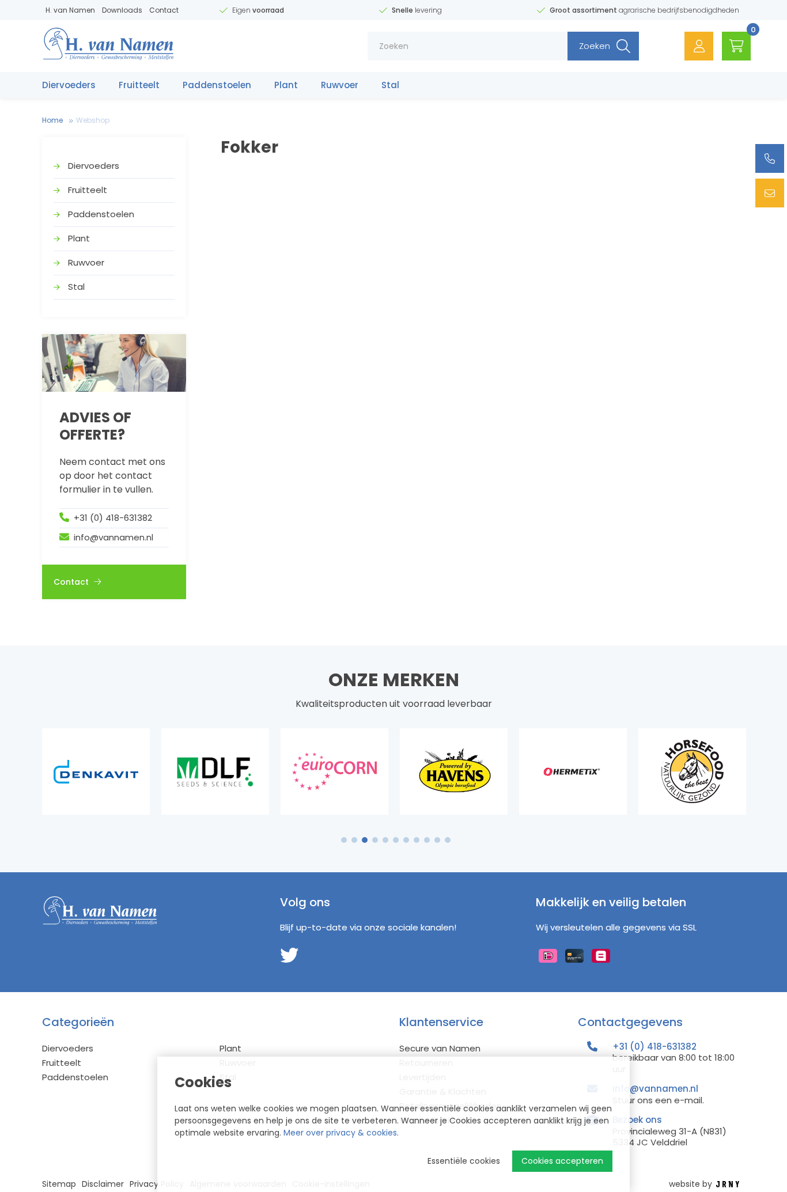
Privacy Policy (157, 1184)
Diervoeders (69, 85)
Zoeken (594, 46)
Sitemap (59, 1184)
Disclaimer (103, 1184)
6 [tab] (396, 840)
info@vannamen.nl (113, 537)
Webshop (92, 120)
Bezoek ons (637, 1120)
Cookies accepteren (562, 1161)
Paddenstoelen (217, 85)
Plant (286, 85)
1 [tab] (344, 840)
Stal (390, 85)
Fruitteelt (139, 85)
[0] (736, 46)
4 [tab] (375, 840)
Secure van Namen (439, 1048)
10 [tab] (437, 840)
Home (52, 120)
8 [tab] (416, 840)
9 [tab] (427, 840)
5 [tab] (385, 840)
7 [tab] (406, 840)
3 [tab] (365, 840)
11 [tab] (448, 840)
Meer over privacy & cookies (340, 1132)
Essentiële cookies (463, 1161)
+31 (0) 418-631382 (113, 518)
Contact (164, 10)
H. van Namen (70, 10)
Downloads (122, 10)
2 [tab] (354, 840)
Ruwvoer (339, 85)
